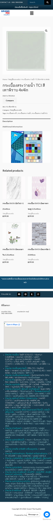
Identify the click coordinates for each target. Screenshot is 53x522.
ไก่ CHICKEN (31, 364)
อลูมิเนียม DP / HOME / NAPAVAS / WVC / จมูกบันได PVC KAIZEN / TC (28, 385)
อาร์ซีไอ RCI (19, 364)
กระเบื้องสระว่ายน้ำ (24, 113)
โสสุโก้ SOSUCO (26, 354)
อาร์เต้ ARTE (19, 361)
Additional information (13, 127)
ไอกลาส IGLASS (38, 370)
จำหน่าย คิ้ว (9, 379)
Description (8, 121)
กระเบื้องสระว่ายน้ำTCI (39, 113)
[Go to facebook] (47, 514)
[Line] (25, 294)
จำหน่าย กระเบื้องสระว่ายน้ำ (16, 368)
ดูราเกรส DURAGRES (23, 359)
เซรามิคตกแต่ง (21, 377)
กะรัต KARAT (39, 405)
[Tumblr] (32, 294)
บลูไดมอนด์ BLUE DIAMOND (29, 402)
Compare (10, 100)
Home (5, 79)
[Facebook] (19, 294)
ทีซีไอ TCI (31, 368)
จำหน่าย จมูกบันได (12, 384)
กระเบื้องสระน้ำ (11, 113)
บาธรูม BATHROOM (22, 405)
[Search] (47, 2)
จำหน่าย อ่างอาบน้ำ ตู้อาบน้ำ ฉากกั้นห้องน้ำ (22, 389)
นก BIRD (42, 364)
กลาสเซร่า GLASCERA (21, 370)
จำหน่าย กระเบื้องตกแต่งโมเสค (17, 375)
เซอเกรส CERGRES (24, 357)
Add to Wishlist (9, 96)
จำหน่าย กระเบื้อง (12, 354)
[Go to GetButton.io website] (47, 519)
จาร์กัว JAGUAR (32, 361)
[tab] (26, 121)
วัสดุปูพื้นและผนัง (14, 79)
